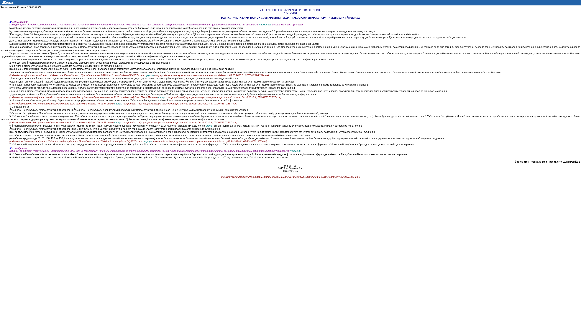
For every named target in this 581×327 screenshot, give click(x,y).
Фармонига (265, 24)
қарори (150, 75)
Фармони (295, 151)
